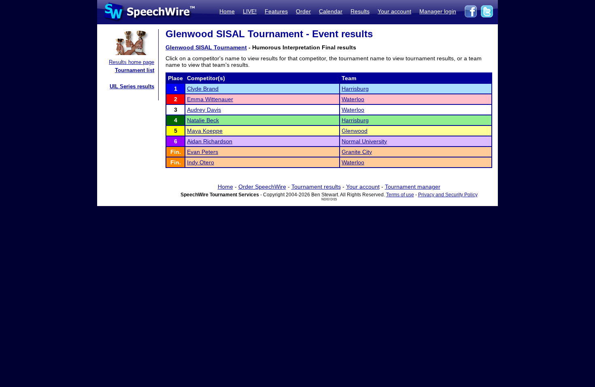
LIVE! (250, 11)
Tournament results (316, 186)
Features (276, 11)
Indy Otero (200, 162)
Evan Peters (202, 152)
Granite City (357, 152)
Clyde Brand (203, 88)
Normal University (364, 141)
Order (303, 11)
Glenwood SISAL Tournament (206, 47)
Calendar (330, 11)
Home (227, 11)
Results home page (131, 62)
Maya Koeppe (205, 131)
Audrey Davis (204, 109)
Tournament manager (412, 186)
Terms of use (400, 195)
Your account (394, 11)
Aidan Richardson (209, 141)
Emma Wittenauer (210, 99)
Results (360, 11)
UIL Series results (132, 86)
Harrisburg (355, 88)
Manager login (437, 11)
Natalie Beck (203, 120)
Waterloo (353, 99)
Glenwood (355, 131)
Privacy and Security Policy (448, 195)
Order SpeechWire (262, 186)
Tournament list (134, 70)
